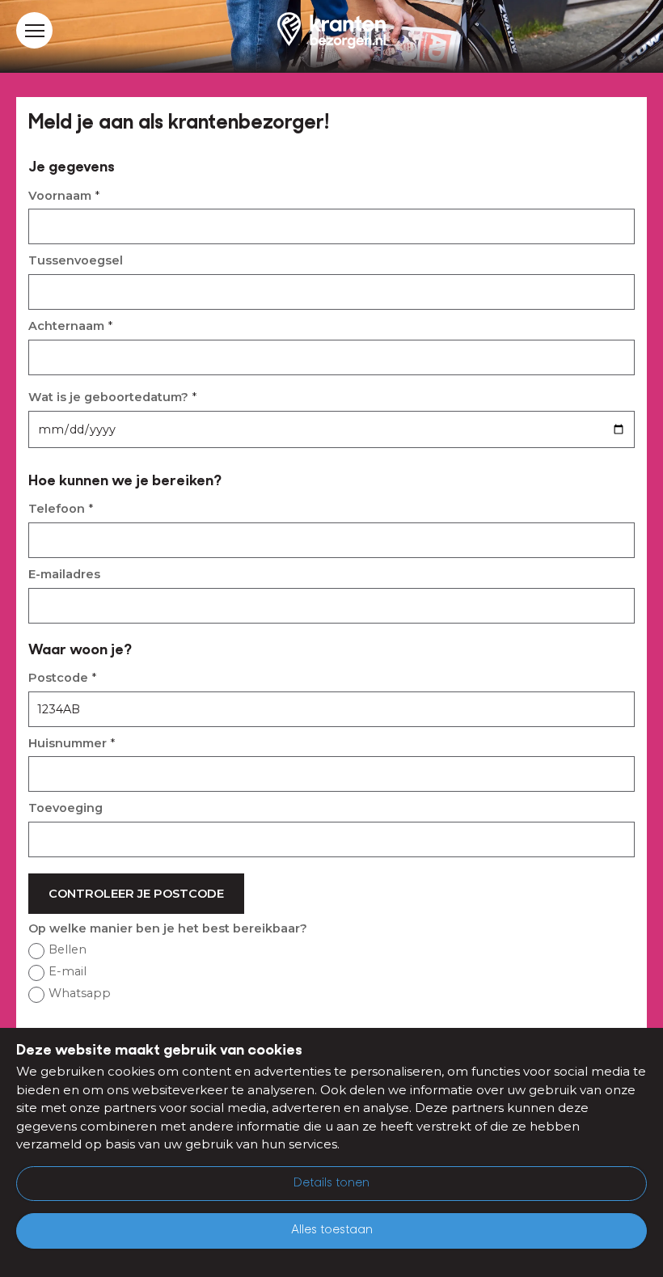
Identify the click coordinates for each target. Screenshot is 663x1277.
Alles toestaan (332, 1230)
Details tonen (331, 1184)
